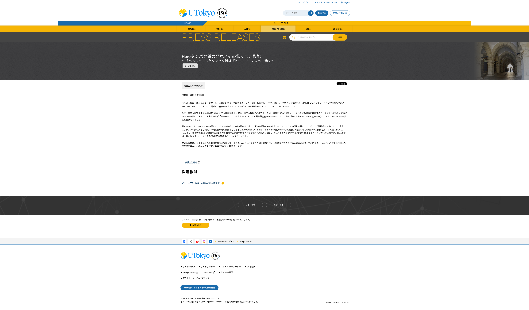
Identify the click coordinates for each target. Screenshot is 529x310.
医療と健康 (278, 205)
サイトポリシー (208, 267)
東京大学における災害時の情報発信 (199, 288)
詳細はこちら (191, 162)
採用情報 (251, 267)
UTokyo (280, 23)
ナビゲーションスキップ (311, 2)
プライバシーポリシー (231, 267)
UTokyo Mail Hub (246, 241)
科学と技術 (250, 205)
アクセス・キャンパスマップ (196, 278)
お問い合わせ (333, 2)
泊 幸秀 (201, 183)
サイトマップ (189, 267)
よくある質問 (227, 273)
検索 (340, 37)
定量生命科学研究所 (193, 86)
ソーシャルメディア (225, 241)
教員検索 (322, 13)
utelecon (208, 272)
